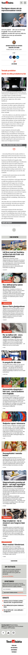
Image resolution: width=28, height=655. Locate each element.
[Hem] (7, 3)
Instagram (13, 632)
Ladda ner (14, 149)
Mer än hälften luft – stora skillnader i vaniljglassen (12, 336)
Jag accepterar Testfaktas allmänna (13, 592)
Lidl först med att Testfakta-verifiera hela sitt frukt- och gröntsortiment (13, 254)
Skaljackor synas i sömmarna (14, 423)
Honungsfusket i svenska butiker (12, 454)
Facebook (3, 632)
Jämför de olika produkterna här (13, 74)
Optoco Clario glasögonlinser (14, 306)
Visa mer (14, 230)
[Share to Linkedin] (17, 57)
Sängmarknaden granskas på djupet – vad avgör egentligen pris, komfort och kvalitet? (14, 484)
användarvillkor (20, 592)
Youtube (8, 632)
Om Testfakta (14, 647)
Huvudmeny (25, 2)
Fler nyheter (14, 561)
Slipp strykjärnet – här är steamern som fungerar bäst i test (14, 523)
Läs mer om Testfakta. (8, 576)
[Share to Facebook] (10, 57)
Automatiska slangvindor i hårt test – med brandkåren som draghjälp (13, 391)
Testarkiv (14, 652)
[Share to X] (14, 57)
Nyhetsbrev (14, 650)
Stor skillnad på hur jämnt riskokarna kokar (13, 286)
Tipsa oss (14, 645)
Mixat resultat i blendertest (13, 544)
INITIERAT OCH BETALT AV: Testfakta (14, 45)
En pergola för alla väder (12, 362)
